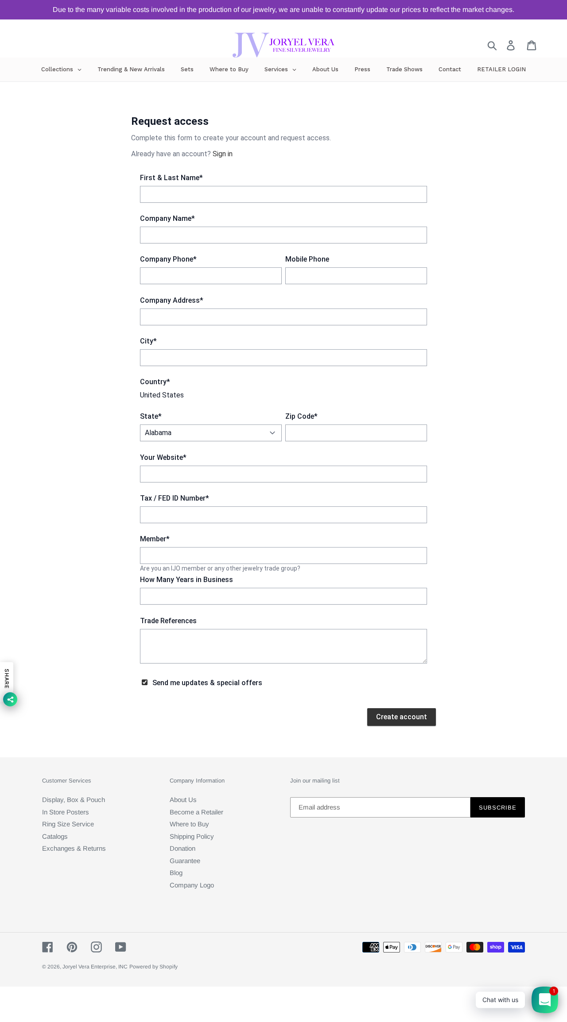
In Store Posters (65, 812)
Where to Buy (189, 824)
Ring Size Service (68, 824)
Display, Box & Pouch (73, 799)
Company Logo (192, 885)
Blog (176, 872)
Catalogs (55, 836)
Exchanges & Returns (74, 848)
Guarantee (185, 860)
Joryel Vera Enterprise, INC (95, 967)
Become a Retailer (196, 812)
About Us (183, 799)
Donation (182, 848)
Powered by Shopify (153, 967)
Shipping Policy (192, 836)
